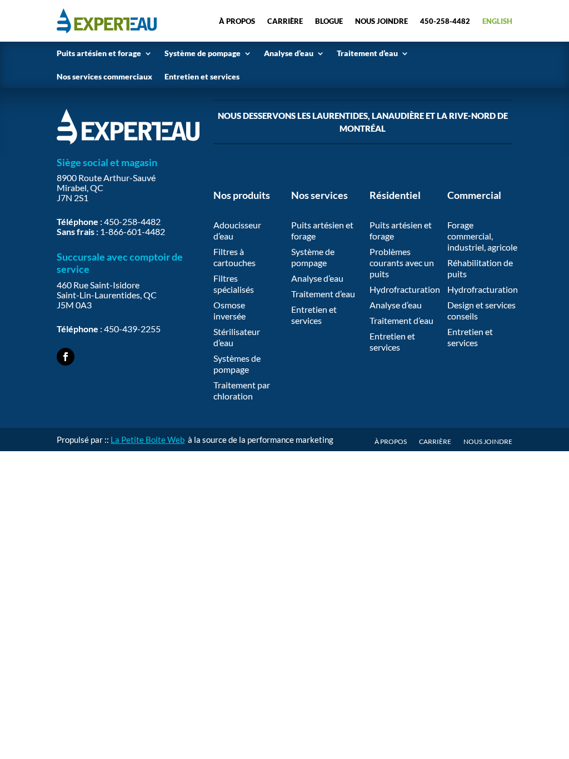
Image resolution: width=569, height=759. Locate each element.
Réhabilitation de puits (480, 268)
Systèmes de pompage (237, 363)
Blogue (329, 21)
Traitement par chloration (241, 390)
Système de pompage (202, 53)
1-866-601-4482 (132, 231)
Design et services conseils (481, 310)
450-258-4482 (445, 21)
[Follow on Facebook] (65, 357)
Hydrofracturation (405, 289)
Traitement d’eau (367, 53)
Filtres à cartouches (234, 257)
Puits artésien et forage (99, 53)
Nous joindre (381, 21)
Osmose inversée (229, 310)
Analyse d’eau (288, 53)
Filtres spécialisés (233, 283)
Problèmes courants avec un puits (402, 262)
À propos (237, 21)
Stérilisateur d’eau (236, 337)
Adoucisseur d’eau (237, 230)
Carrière (285, 21)
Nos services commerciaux (104, 76)
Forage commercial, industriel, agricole (482, 235)
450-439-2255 (132, 328)
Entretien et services (201, 76)
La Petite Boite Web (147, 440)
